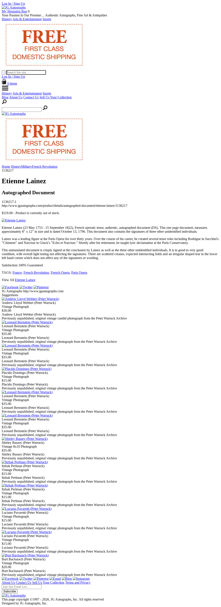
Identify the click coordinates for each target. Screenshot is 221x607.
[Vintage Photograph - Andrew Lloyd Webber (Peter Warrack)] (30, 299)
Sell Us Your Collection (55, 97)
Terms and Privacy (78, 582)
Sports (47, 19)
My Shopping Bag (14, 11)
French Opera (60, 272)
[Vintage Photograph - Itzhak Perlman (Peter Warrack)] (25, 462)
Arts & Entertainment (27, 19)
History (7, 19)
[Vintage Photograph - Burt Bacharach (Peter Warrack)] (25, 555)
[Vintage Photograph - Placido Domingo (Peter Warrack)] (26, 369)
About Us (15, 97)
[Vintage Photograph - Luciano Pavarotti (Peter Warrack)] (27, 509)
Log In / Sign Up (13, 3)
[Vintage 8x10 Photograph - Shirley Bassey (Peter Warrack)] (25, 439)
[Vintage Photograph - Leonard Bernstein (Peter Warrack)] (27, 322)
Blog (5, 97)
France (17, 272)
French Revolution (36, 272)
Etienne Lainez (25, 280)
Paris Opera (79, 272)
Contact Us (31, 97)
